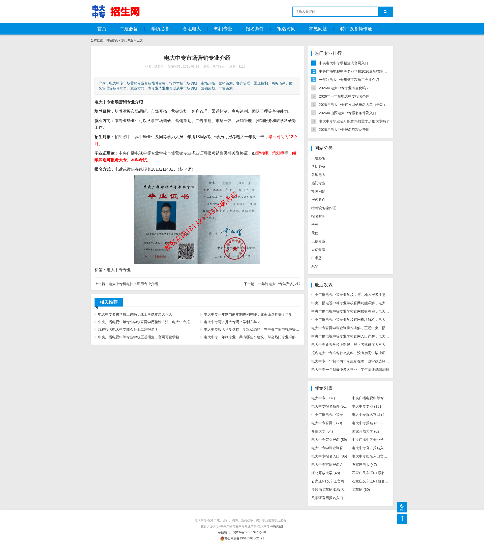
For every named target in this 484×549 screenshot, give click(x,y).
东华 (314, 266)
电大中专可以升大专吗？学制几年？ (232, 322)
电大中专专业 (119, 270)
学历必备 (160, 28)
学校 (314, 225)
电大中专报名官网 (371, 415)
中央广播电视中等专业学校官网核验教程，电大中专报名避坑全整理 (364, 311)
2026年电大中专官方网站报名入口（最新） (353, 105)
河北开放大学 (325, 473)
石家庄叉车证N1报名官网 (375, 473)
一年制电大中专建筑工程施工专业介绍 (349, 80)
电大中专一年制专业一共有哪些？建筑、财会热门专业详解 (250, 337)
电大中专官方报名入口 (373, 448)
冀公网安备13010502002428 (244, 538)
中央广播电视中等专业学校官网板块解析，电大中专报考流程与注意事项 (367, 320)
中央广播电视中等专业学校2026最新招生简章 (354, 71)
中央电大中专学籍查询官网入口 (343, 63)
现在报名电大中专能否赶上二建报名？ (128, 329)
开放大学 (322, 431)
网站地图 (277, 526)
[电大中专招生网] (116, 11)
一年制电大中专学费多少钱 (279, 284)
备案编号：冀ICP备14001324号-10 (242, 532)
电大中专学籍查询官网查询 (336, 448)
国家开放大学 (366, 431)
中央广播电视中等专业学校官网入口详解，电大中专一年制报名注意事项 (367, 336)
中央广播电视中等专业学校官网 (340, 415)
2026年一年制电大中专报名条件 (344, 96)
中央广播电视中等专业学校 (378, 398)
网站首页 (112, 40)
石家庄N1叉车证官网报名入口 (338, 481)
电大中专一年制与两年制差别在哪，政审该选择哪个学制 (248, 314)
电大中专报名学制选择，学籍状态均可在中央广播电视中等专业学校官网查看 (252, 329)
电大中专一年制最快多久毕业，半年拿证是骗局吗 (350, 370)
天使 (314, 233)
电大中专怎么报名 (329, 440)
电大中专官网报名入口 (332, 465)
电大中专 (323, 398)
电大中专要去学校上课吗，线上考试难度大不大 (135, 314)
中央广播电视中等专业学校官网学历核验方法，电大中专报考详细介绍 (146, 322)
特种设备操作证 (356, 28)
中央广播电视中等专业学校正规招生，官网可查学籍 (138, 337)
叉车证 (361, 489)
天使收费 (318, 250)
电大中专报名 (367, 423)
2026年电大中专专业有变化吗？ (344, 88)
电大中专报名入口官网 (373, 456)
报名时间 (286, 28)
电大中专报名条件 (330, 406)
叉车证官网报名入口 (331, 498)
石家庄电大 (364, 465)
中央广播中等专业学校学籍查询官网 (384, 440)
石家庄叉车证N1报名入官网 (377, 481)
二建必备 (129, 28)
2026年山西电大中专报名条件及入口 (347, 113)
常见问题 (318, 28)
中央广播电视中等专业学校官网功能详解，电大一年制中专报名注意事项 (367, 303)
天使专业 (318, 241)
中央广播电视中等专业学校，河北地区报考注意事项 (351, 295)
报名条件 (255, 28)
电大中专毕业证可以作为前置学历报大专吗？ (354, 121)
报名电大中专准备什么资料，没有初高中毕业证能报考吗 (355, 353)
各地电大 (192, 28)
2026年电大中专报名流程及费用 (344, 130)
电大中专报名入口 (329, 456)
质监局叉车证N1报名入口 (335, 489)
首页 (101, 28)
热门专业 (223, 28)
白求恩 (316, 258)
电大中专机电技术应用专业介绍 (133, 284)
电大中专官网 (326, 423)
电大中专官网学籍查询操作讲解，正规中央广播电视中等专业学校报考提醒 (369, 328)
